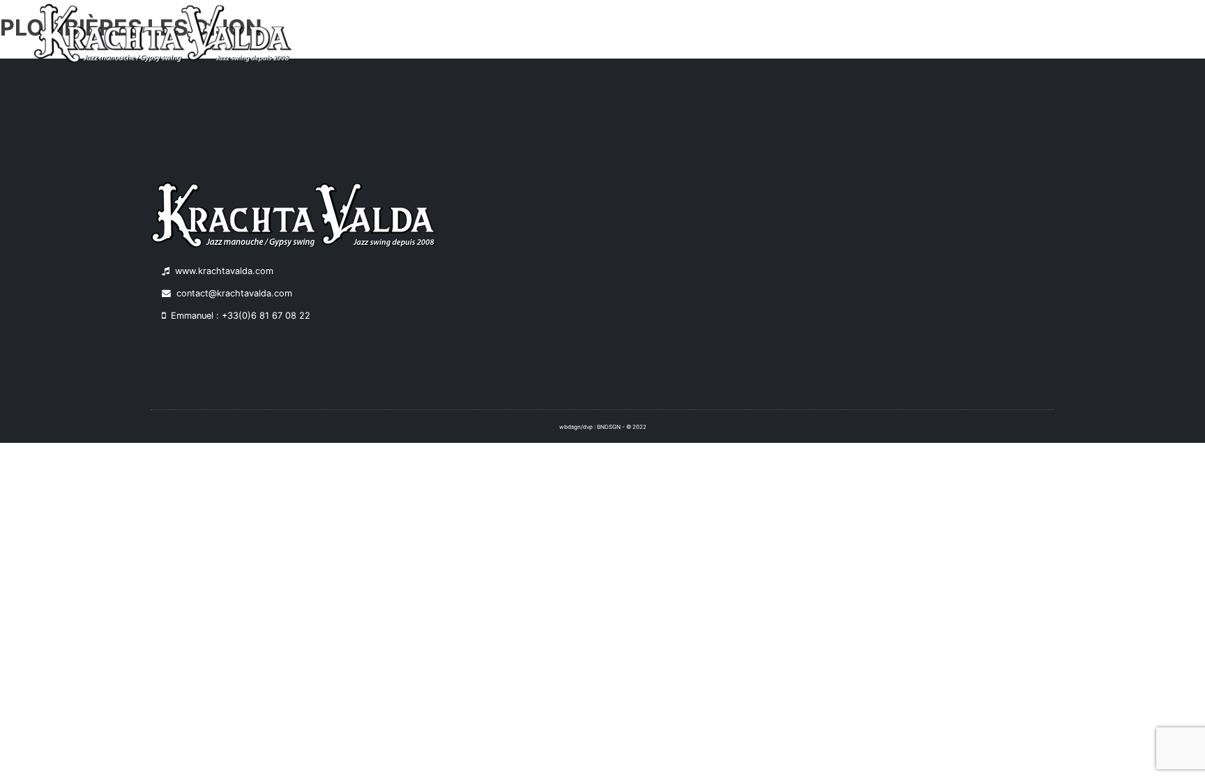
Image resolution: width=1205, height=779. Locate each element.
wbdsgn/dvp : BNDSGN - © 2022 (602, 426)
